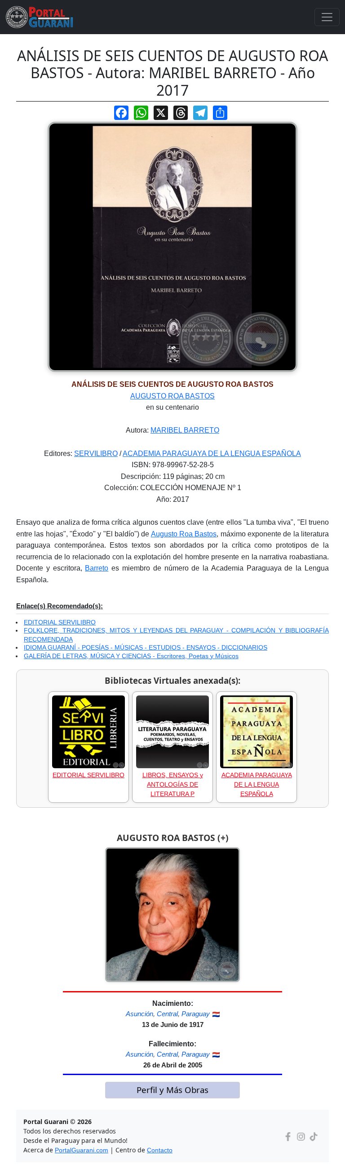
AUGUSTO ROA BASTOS (172, 396)
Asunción (139, 1014)
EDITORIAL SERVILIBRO (60, 622)
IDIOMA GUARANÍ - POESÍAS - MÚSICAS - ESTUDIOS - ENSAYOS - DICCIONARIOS (145, 647)
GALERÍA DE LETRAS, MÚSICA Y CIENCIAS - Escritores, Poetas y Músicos (131, 656)
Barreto (96, 568)
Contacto (159, 1150)
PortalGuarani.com (81, 1150)
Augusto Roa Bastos (184, 534)
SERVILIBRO (96, 453)
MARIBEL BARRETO (184, 430)
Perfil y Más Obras (172, 1089)
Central (167, 1014)
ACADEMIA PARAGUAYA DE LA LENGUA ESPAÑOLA (212, 453)
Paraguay (195, 1014)
